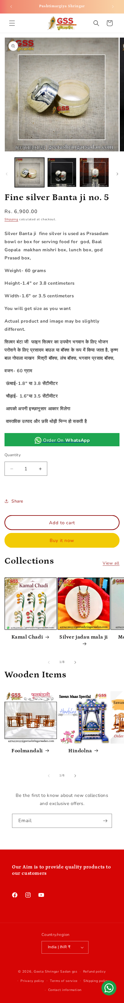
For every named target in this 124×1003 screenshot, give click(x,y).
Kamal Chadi (27, 637)
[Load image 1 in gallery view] (29, 172)
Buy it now (62, 540)
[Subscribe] (105, 821)
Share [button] (17, 501)
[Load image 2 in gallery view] (62, 172)
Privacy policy (32, 981)
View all (111, 563)
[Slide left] (6, 174)
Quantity (13, 455)
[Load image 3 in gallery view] (94, 172)
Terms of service (64, 981)
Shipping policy (96, 981)
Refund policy (94, 971)
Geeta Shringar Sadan (53, 971)
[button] (12, 23)
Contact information (65, 990)
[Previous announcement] (11, 6)
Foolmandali (27, 751)
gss (74, 971)
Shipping (11, 219)
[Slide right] (117, 174)
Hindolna (80, 751)
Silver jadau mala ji (83, 637)
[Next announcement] (112, 6)
